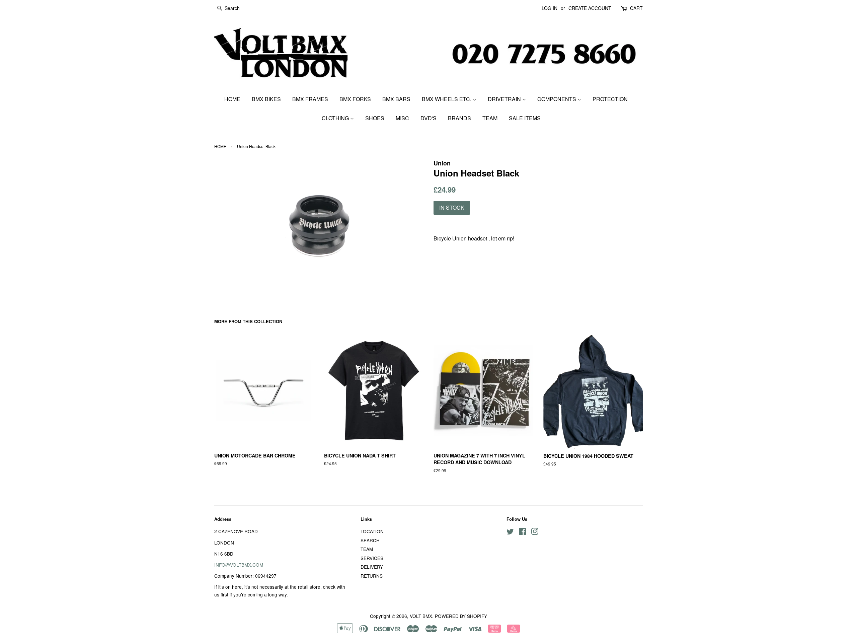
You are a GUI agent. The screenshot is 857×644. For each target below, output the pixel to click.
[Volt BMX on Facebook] (522, 532)
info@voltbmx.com (238, 564)
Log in (549, 8)
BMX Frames (310, 99)
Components (557, 99)
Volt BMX (421, 616)
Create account (589, 8)
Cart (636, 8)
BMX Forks (355, 99)
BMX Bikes (266, 99)
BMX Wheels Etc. (447, 99)
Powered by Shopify (461, 616)
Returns (372, 575)
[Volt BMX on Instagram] (534, 532)
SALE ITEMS (525, 118)
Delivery (372, 566)
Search (370, 540)
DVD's (428, 118)
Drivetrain (505, 99)
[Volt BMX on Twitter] (510, 532)
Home (232, 99)
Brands (459, 118)
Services (372, 558)
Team (489, 118)
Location (372, 531)
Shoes (374, 118)
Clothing (336, 118)
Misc (402, 118)
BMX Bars (396, 99)
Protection (610, 99)
